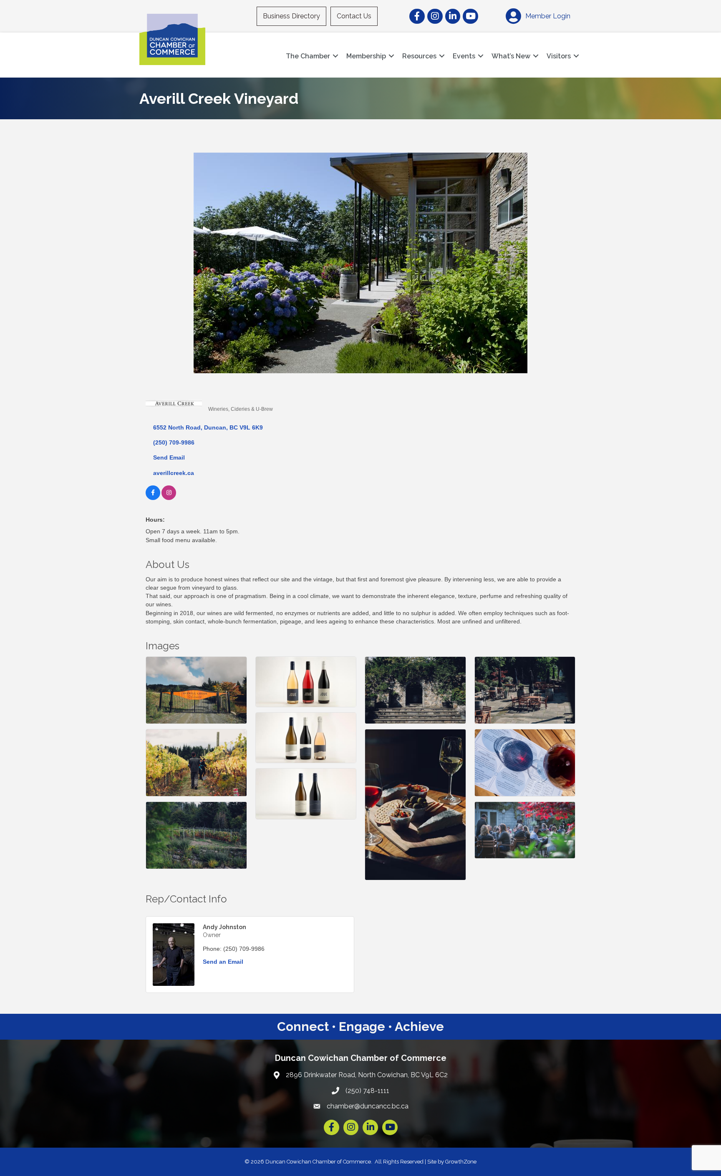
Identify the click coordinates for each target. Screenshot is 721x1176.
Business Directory (291, 16)
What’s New (511, 56)
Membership (366, 56)
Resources (419, 56)
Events (464, 56)
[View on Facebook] (153, 498)
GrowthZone (460, 1161)
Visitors (559, 56)
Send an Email (223, 961)
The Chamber (308, 56)
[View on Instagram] (168, 498)
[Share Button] (217, 395)
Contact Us (354, 16)
